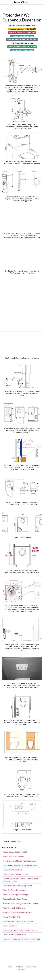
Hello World (20, 2)
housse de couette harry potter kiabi (22, 32)
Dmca (10, 967)
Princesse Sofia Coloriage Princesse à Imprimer (20, 903)
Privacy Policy (31, 967)
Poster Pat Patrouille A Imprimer (15, 890)
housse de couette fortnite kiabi (22, 36)
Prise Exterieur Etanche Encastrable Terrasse (20, 865)
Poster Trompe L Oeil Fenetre (14, 908)
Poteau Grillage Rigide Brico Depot (16, 894)
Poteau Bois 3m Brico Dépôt (13, 856)
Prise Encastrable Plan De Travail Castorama (19, 861)
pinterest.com (15, 841)
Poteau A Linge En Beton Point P (15, 852)
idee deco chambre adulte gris (22, 50)
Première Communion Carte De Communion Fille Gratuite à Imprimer (21, 880)
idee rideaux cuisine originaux (22, 43)
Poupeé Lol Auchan (10, 926)
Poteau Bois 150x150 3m (12, 917)
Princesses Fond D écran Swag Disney (17, 885)
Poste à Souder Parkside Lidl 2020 (16, 874)
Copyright (22, 969)
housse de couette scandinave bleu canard (22, 39)
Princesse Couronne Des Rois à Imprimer (18, 921)
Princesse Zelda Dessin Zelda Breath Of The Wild (21, 939)
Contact (19, 967)
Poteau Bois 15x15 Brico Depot (14, 934)
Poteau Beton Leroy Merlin (13, 870)
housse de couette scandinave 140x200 (22, 46)
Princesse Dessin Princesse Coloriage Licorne (20, 930)
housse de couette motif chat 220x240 (22, 29)
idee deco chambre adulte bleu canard (22, 25)
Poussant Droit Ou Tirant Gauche (15, 899)
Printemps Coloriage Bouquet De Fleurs (17, 912)
